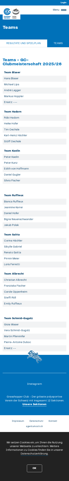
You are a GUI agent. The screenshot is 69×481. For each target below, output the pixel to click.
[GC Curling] (11, 13)
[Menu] (63, 9)
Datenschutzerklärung (34, 454)
